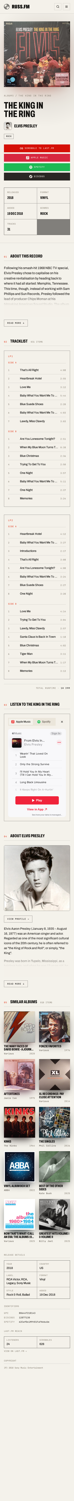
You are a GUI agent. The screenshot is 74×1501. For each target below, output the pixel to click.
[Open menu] (66, 6)
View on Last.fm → (15, 1351)
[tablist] (32, 722)
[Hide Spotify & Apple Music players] (62, 722)
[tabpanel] (37, 773)
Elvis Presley (25, 126)
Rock (8, 136)
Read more (15, 323)
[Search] (57, 6)
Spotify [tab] (46, 721)
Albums (9, 95)
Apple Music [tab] (23, 721)
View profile (18, 919)
